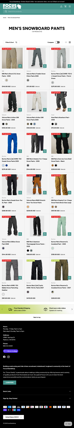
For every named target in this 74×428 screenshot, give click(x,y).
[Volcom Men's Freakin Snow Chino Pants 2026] (37, 58)
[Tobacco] (56, 207)
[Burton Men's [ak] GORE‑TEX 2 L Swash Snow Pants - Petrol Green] (61, 58)
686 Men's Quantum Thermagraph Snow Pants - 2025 (36, 244)
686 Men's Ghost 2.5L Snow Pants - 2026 (11, 75)
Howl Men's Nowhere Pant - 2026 (60, 118)
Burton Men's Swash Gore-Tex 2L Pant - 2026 (12, 201)
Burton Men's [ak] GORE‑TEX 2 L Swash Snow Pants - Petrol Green (61, 76)
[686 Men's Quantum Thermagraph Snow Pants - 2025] (37, 226)
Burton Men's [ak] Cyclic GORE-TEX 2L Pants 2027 (35, 286)
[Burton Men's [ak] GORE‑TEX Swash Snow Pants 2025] (12, 143)
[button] (65, 6)
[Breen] (52, 165)
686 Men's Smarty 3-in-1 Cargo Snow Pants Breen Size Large (61, 201)
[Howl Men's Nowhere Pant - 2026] (61, 102)
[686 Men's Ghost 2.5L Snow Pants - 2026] (12, 58)
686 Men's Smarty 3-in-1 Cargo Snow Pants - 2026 (37, 160)
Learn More (10, 382)
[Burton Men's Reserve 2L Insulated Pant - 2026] (61, 226)
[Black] (52, 124)
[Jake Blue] (6, 165)
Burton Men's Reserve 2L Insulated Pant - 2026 (59, 243)
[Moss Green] (6, 124)
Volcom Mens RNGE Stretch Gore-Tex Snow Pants (36, 201)
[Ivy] (31, 124)
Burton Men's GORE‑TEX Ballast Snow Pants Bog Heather (10, 287)
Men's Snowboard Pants (14, 17)
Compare (51, 42)
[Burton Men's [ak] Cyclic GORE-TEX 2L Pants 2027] (37, 270)
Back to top (37, 317)
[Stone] (28, 124)
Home (4, 17)
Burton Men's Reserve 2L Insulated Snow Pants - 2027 (61, 286)
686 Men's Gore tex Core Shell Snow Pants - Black (61, 160)
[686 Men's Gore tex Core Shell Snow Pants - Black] (61, 143)
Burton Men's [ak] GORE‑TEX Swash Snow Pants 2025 (11, 160)
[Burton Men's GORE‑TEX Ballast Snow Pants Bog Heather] (12, 270)
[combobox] (37, 11)
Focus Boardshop (11, 423)
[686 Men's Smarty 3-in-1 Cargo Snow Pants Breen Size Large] (61, 184)
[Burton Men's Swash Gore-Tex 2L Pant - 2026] (12, 184)
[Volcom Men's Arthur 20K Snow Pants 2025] (37, 102)
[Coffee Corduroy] (3, 80)
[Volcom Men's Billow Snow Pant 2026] (12, 226)
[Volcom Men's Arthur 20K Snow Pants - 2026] (12, 102)
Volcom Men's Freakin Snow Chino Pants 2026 (36, 75)
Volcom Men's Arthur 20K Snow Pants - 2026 (10, 118)
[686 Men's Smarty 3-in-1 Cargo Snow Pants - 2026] (37, 143)
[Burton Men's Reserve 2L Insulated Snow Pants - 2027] (61, 270)
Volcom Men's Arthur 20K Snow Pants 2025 (35, 118)
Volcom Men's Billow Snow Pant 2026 (11, 243)
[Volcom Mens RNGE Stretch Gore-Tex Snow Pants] (37, 184)
